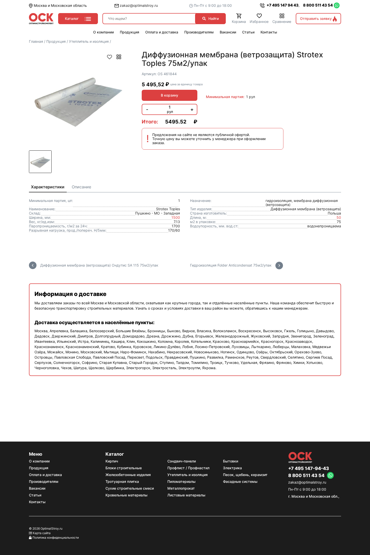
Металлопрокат (181, 488)
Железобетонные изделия (128, 475)
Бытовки (230, 461)
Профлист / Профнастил (188, 468)
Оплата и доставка (45, 475)
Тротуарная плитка (122, 481)
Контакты (37, 502)
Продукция (38, 468)
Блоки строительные (123, 468)
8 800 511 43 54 (318, 5)
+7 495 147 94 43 (282, 5)
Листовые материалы (186, 495)
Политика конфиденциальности (55, 537)
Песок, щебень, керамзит (245, 475)
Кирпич (111, 461)
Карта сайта (42, 533)
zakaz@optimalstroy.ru (138, 5)
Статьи (35, 495)
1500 (175, 217)
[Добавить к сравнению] (119, 57)
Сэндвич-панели (181, 461)
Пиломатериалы (181, 481)
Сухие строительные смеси (129, 488)
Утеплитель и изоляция (187, 475)
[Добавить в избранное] (109, 57)
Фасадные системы (240, 481)
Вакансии (37, 488)
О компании (39, 461)
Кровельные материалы (126, 495)
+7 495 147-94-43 (308, 468)
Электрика (232, 468)
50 (339, 217)
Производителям (43, 481)
